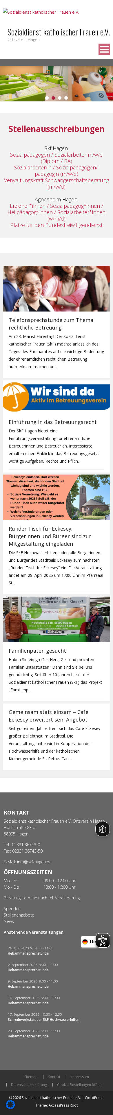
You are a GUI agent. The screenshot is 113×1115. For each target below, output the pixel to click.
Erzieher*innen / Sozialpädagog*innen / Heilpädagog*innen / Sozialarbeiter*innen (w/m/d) (56, 212)
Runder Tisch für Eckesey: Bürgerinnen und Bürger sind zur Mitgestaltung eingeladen (50, 536)
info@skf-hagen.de (34, 862)
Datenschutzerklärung (29, 1085)
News (9, 921)
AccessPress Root (63, 1105)
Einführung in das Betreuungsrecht (53, 421)
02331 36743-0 (26, 844)
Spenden (12, 908)
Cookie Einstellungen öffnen (80, 1085)
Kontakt (54, 1077)
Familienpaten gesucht (37, 650)
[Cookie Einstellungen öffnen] (10, 1107)
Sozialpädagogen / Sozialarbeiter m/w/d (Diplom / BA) (56, 157)
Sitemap (31, 1077)
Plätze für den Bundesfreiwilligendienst (56, 224)
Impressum (79, 1077)
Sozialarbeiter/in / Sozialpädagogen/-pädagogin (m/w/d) (56, 170)
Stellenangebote (19, 915)
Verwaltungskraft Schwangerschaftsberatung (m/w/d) (56, 183)
